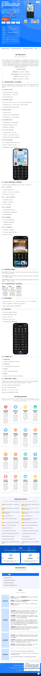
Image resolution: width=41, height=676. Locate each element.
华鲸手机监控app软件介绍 (6, 48)
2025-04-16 (6, 574)
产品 (17, 1)
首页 (14, 1)
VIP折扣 (10, 27)
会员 (27, 1)
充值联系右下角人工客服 (16, 20)
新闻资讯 (8, 22)
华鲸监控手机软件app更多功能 (28, 48)
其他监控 (18, 22)
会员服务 (35, 48)
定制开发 (13, 22)
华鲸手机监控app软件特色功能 (16, 48)
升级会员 (3, 22)
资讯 (21, 1)
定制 (24, 1)
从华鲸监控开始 (20, 670)
